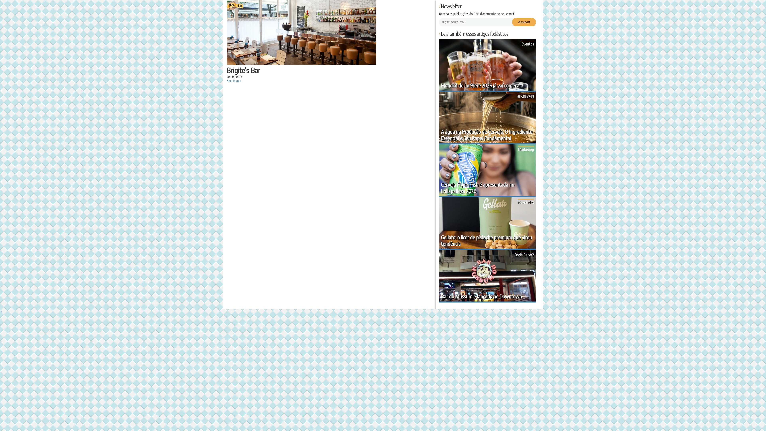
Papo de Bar (234, 6)
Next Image (234, 81)
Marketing (526, 149)
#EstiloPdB (525, 96)
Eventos (527, 43)
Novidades (526, 202)
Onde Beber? (524, 254)
